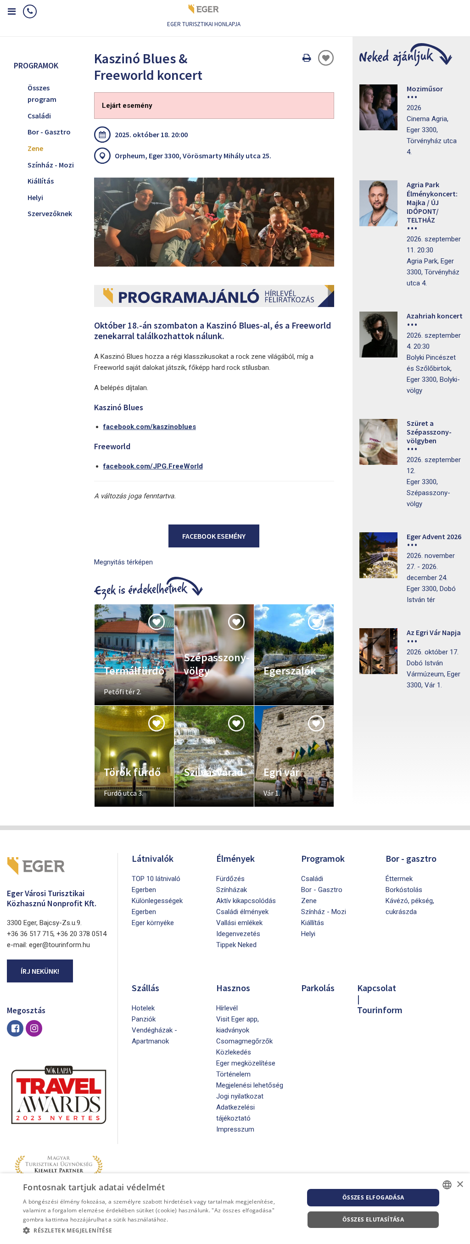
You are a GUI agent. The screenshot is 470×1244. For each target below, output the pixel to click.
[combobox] (447, 1184)
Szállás (145, 987)
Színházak (231, 890)
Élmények (235, 858)
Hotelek (143, 1008)
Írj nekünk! (40, 971)
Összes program (42, 93)
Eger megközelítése (245, 1063)
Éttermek (399, 879)
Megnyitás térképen (123, 562)
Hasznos (233, 987)
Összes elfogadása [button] (373, 1197)
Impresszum (235, 1129)
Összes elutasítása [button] (373, 1219)
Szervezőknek (50, 213)
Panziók (144, 1019)
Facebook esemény (214, 536)
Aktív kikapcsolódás (246, 901)
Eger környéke (153, 923)
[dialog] (235, 1208)
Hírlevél (227, 1008)
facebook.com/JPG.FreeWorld (153, 466)
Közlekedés (233, 1052)
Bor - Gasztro (49, 131)
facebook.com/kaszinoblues (149, 427)
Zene (35, 148)
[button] (159, 1230)
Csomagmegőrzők (244, 1041)
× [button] (459, 1184)
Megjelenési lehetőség (249, 1085)
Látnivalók (152, 858)
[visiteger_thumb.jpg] (214, 222)
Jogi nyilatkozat (239, 1096)
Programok (323, 858)
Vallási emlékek (239, 923)
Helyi (35, 197)
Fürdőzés (230, 879)
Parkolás (318, 987)
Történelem (233, 1074)
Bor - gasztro (411, 858)
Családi (39, 115)
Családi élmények (242, 912)
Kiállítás (41, 180)
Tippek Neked (236, 945)
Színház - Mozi (51, 164)
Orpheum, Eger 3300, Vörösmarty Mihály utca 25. (193, 155)
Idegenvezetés (238, 934)
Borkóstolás (404, 890)
